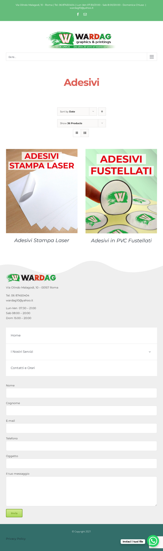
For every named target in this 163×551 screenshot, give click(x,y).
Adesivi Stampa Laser (41, 240)
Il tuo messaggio (17, 473)
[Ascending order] (102, 111)
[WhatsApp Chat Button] (153, 541)
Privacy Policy (16, 538)
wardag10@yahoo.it (81, 7)
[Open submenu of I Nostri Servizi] (149, 352)
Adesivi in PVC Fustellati (121, 240)
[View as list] (85, 133)
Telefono (12, 438)
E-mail (10, 421)
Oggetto (12, 456)
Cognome (13, 403)
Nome (10, 385)
